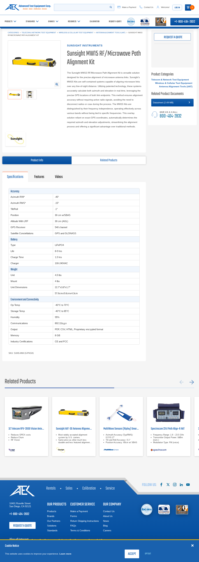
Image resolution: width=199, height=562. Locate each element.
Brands (50, 516)
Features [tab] (39, 177)
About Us (108, 516)
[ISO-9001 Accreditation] (182, 509)
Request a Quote (22, 525)
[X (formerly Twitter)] (168, 485)
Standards (52, 530)
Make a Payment (79, 511)
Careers (107, 530)
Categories (13, 32)
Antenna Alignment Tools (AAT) (110, 32)
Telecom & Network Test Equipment (39, 32)
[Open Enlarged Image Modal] (57, 84)
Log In (177, 8)
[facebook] (161, 485)
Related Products (108, 160)
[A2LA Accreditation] (164, 509)
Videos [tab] (59, 177)
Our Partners (53, 521)
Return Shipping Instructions (84, 521)
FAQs (73, 525)
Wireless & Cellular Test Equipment (76, 32)
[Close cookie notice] (192, 545)
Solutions (51, 525)
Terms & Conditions (80, 530)
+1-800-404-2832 (19, 514)
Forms (73, 516)
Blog (105, 525)
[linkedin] (181, 485)
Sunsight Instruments (85, 45)
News (106, 521)
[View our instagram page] (174, 485)
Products (51, 511)
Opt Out (148, 554)
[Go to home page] (28, 7)
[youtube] (188, 485)
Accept (132, 554)
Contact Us (109, 511)
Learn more (65, 553)
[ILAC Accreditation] (146, 509)
